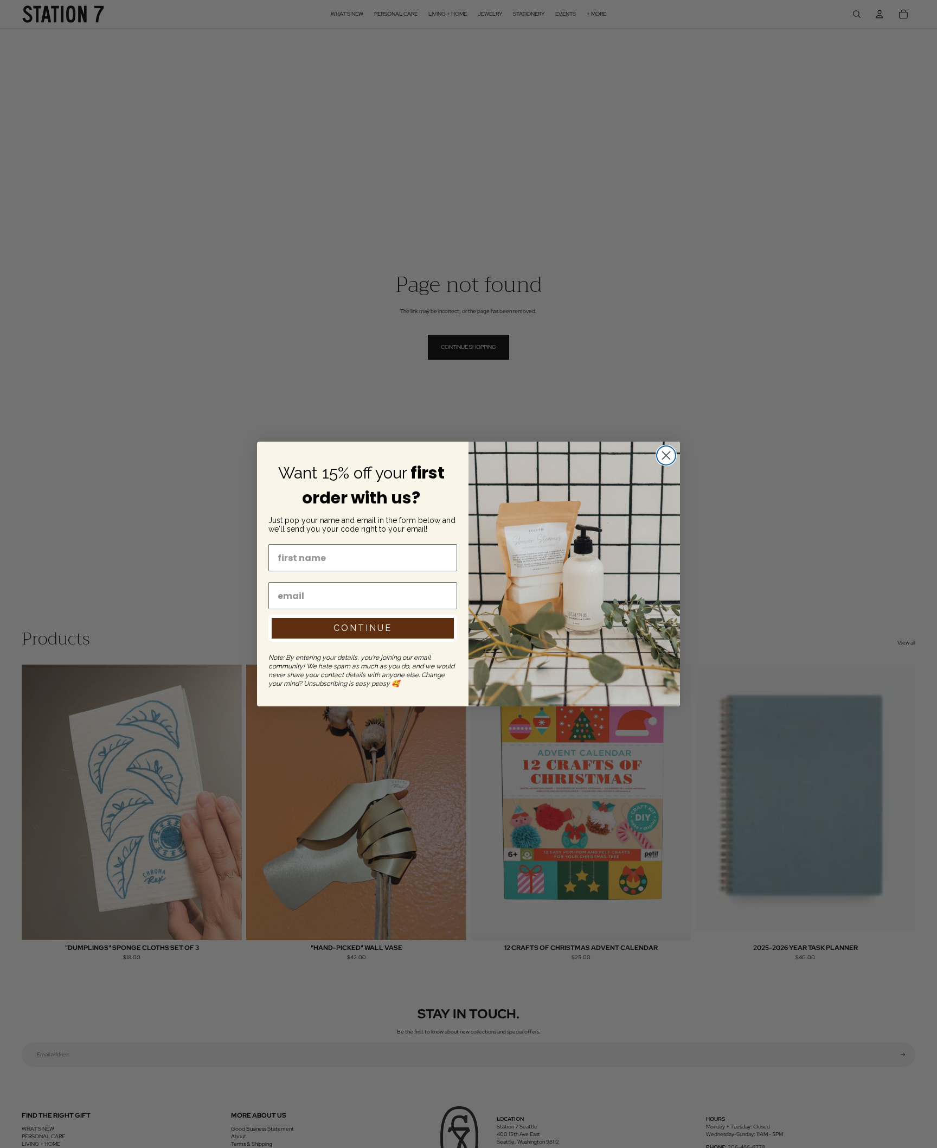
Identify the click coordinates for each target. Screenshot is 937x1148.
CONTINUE (362, 628)
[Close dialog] (666, 455)
